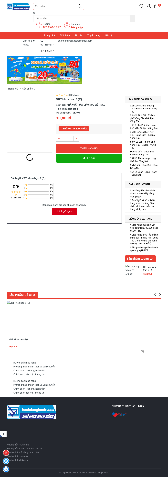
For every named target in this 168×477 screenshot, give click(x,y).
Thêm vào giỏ (89, 148)
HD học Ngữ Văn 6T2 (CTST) (149, 270)
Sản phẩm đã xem (22, 295)
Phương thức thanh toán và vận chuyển (34, 366)
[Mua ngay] (142, 351)
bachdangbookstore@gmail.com (75, 40)
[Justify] (79, 6)
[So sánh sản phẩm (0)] (149, 6)
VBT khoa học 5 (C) (19, 339)
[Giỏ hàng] (156, 6)
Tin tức (78, 35)
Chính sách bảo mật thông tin (28, 374)
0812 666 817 (52, 27)
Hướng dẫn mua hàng (24, 362)
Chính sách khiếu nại (17, 460)
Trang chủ (49, 35)
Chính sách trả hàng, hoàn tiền (29, 370)
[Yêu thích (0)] (141, 6)
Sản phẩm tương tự (140, 258)
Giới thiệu (65, 35)
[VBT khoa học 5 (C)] (30, 122)
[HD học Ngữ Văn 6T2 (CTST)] (133, 272)
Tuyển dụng (93, 35)
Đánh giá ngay (64, 211)
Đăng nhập (77, 27)
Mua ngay (89, 158)
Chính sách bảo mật (17, 456)
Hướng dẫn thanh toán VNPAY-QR (24, 448)
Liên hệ (108, 35)
